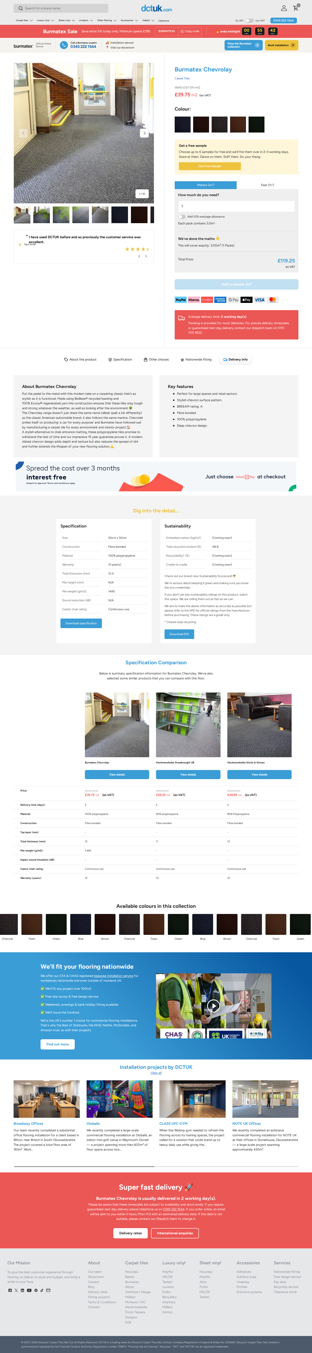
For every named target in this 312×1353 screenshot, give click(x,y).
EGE (128, 1322)
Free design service (287, 1277)
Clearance (164, 20)
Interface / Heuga (137, 1292)
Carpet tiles (22, 20)
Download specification (81, 623)
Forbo (166, 1292)
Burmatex (132, 1282)
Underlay (243, 1282)
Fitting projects (99, 1297)
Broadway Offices (28, 1123)
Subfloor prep (246, 1277)
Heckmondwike (136, 1307)
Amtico (167, 1312)
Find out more (57, 1044)
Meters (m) (205, 185)
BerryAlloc (169, 1297)
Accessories (127, 20)
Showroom (96, 1277)
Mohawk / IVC (135, 1302)
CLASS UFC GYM (173, 1123)
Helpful (146, 20)
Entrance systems (249, 1292)
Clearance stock (285, 1292)
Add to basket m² (237, 284)
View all (156, 1073)
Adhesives (244, 1272)
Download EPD (179, 634)
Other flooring (104, 20)
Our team (95, 1272)
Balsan (129, 1277)
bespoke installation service (113, 976)
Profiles (242, 1287)
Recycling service (286, 1287)
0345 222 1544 (283, 20)
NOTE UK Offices (246, 1123)
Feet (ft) (267, 185)
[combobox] (61, 8)
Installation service (119, 42)
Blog (91, 1287)
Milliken (130, 1297)
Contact (94, 1307)
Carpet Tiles (182, 78)
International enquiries (175, 1233)
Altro (203, 1282)
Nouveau (131, 1272)
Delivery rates (130, 1233)
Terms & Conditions (102, 1302)
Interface (168, 1302)
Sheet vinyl (64, 20)
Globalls (93, 1123)
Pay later (280, 1282)
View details (117, 774)
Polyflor (167, 1272)
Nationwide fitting (287, 1272)
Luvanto (168, 1287)
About (94, 1262)
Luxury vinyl (43, 20)
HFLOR (167, 1277)
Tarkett (167, 1282)
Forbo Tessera (135, 1312)
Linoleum (83, 20)
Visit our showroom (119, 47)
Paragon (131, 1317)
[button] (296, 8)
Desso (129, 1287)
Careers (93, 1282)
